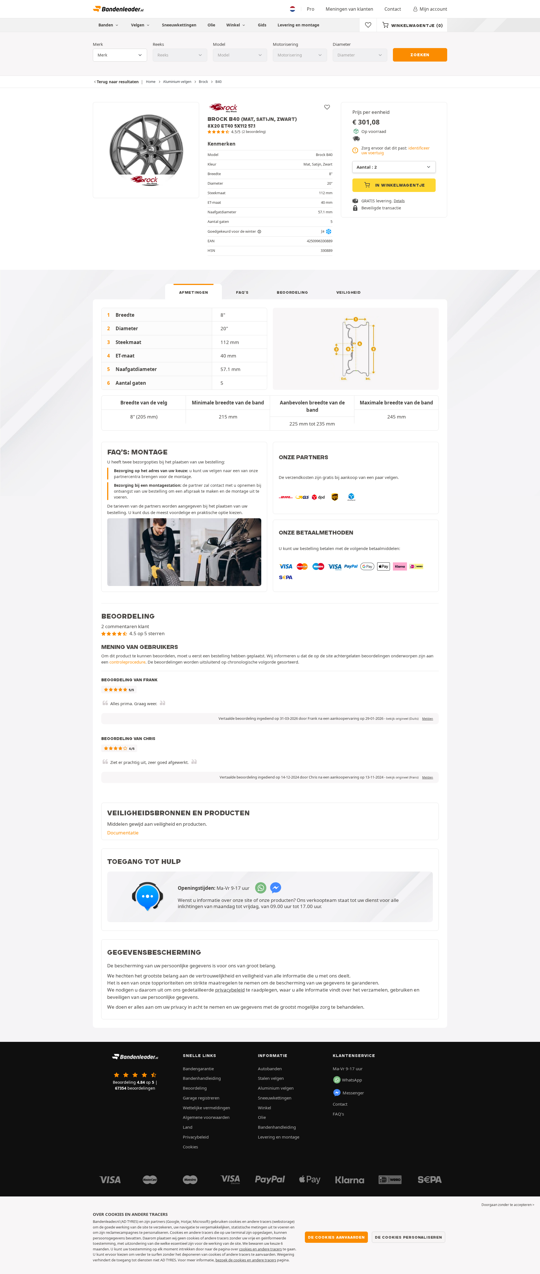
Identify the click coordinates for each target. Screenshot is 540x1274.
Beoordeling (292, 292)
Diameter (342, 44)
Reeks (158, 44)
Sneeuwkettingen (179, 25)
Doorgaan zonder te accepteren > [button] (508, 1204)
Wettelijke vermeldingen (206, 1107)
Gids (262, 25)
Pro (310, 9)
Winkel (233, 25)
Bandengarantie (198, 1068)
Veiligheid (348, 292)
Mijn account (433, 9)
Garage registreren (201, 1098)
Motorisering (285, 44)
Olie (211, 25)
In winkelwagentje (399, 185)
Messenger (353, 1093)
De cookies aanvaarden (336, 1237)
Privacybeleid (196, 1137)
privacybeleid (230, 989)
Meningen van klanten (349, 9)
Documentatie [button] (123, 832)
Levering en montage (298, 25)
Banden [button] (106, 25)
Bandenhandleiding (202, 1078)
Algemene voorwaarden (206, 1117)
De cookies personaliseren (408, 1237)
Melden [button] (427, 719)
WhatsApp (352, 1080)
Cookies (190, 1146)
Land (187, 1127)
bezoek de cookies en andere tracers (245, 1259)
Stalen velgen (271, 1078)
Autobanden (270, 1068)
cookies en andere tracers (260, 1249)
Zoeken (419, 54)
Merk (98, 44)
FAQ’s (242, 292)
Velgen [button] (138, 25)
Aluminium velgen (276, 1088)
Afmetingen (193, 292)
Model (219, 44)
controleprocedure (127, 662)
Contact (392, 9)
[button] (402, 719)
